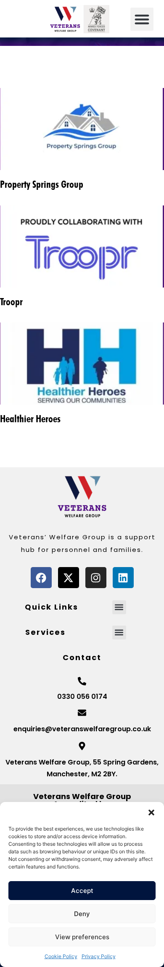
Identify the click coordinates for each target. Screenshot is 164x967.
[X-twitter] (68, 577)
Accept (82, 891)
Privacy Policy (99, 956)
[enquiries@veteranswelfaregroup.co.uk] (82, 713)
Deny (82, 914)
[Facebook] (41, 577)
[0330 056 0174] (82, 681)
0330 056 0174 (82, 696)
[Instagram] (95, 577)
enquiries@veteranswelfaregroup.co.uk (82, 729)
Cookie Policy (61, 956)
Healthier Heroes (30, 419)
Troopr (11, 302)
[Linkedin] (123, 577)
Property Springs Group (41, 184)
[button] (151, 812)
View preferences (82, 937)
